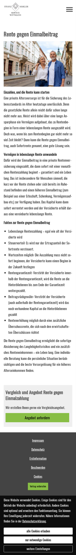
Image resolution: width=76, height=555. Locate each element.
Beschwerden (38, 467)
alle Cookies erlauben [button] (38, 531)
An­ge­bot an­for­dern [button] (37, 417)
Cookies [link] (38, 476)
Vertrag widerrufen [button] (38, 486)
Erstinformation (38, 458)
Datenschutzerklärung (34, 521)
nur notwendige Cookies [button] (38, 540)
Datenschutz (38, 449)
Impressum (38, 440)
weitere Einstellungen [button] (38, 549)
